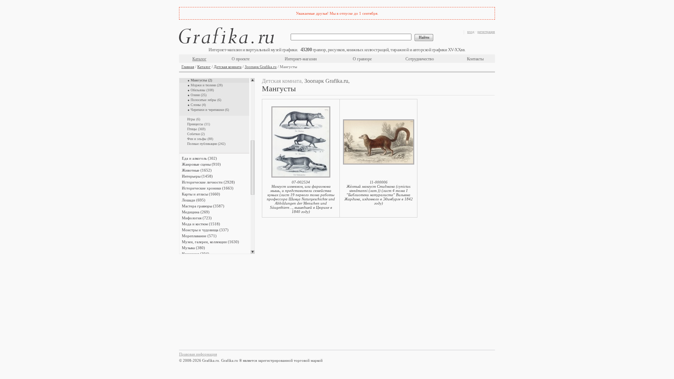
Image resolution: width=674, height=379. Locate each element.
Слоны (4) (198, 105)
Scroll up (253, 80)
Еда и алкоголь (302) (199, 158)
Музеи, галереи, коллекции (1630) (210, 242)
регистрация (486, 32)
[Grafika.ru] (226, 36)
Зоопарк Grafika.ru (261, 67)
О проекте (241, 58)
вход (470, 32)
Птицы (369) (196, 129)
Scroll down (253, 252)
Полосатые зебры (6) (206, 100)
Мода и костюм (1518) (201, 224)
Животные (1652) (197, 170)
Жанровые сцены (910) (201, 164)
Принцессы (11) (198, 124)
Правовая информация (198, 354)
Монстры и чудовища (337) (205, 230)
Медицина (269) (196, 212)
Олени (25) (198, 95)
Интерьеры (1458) (197, 176)
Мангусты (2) (201, 80)
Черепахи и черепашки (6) (210, 110)
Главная (187, 67)
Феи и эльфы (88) (200, 139)
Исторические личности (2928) (208, 182)
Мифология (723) (197, 218)
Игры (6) (193, 119)
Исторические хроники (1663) (207, 188)
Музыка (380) (193, 248)
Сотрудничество (419, 58)
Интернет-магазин (301, 58)
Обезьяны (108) (202, 90)
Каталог (199, 58)
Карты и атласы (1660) (201, 194)
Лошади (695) (193, 200)
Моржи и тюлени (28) (207, 85)
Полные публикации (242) (206, 144)
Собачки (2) (196, 134)
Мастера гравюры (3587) (203, 206)
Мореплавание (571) (199, 236)
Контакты (475, 58)
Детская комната (228, 67)
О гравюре (362, 58)
